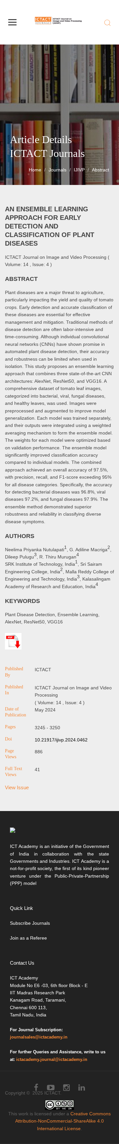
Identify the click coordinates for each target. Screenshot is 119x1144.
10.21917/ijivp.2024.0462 (61, 739)
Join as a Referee (28, 938)
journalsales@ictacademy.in (38, 1037)
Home (35, 169)
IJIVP (79, 169)
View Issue (17, 787)
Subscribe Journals (30, 923)
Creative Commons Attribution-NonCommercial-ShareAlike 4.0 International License (63, 1121)
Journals (57, 169)
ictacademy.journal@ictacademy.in (51, 1059)
